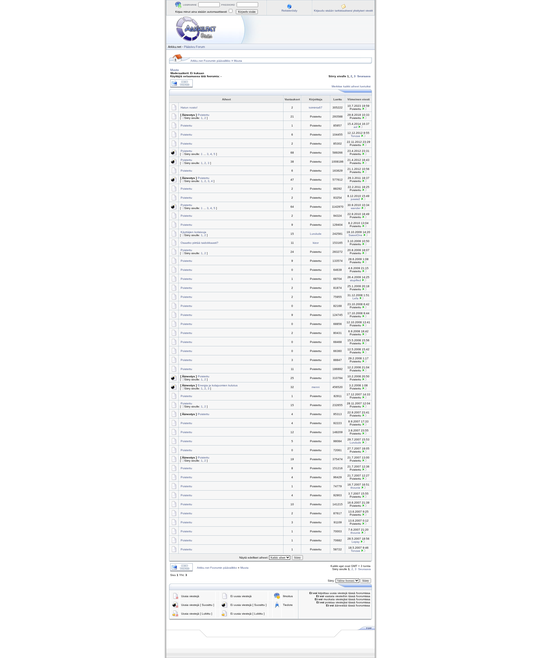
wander (355, 208)
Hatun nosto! (189, 107)
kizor (316, 242)
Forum (200, 46)
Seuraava (364, 76)
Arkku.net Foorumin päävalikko (210, 60)
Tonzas (355, 136)
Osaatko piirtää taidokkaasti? (199, 242)
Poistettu (203, 114)
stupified (355, 280)
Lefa (355, 298)
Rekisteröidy (289, 10)
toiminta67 (315, 107)
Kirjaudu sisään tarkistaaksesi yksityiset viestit (343, 10)
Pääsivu (189, 46)
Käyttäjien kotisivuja (193, 232)
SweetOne (355, 235)
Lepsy (356, 541)
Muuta (238, 60)
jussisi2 (355, 199)
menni (316, 387)
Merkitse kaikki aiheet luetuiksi (351, 86)
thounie (355, 487)
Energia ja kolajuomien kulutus (218, 385)
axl (355, 127)
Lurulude (316, 233)
